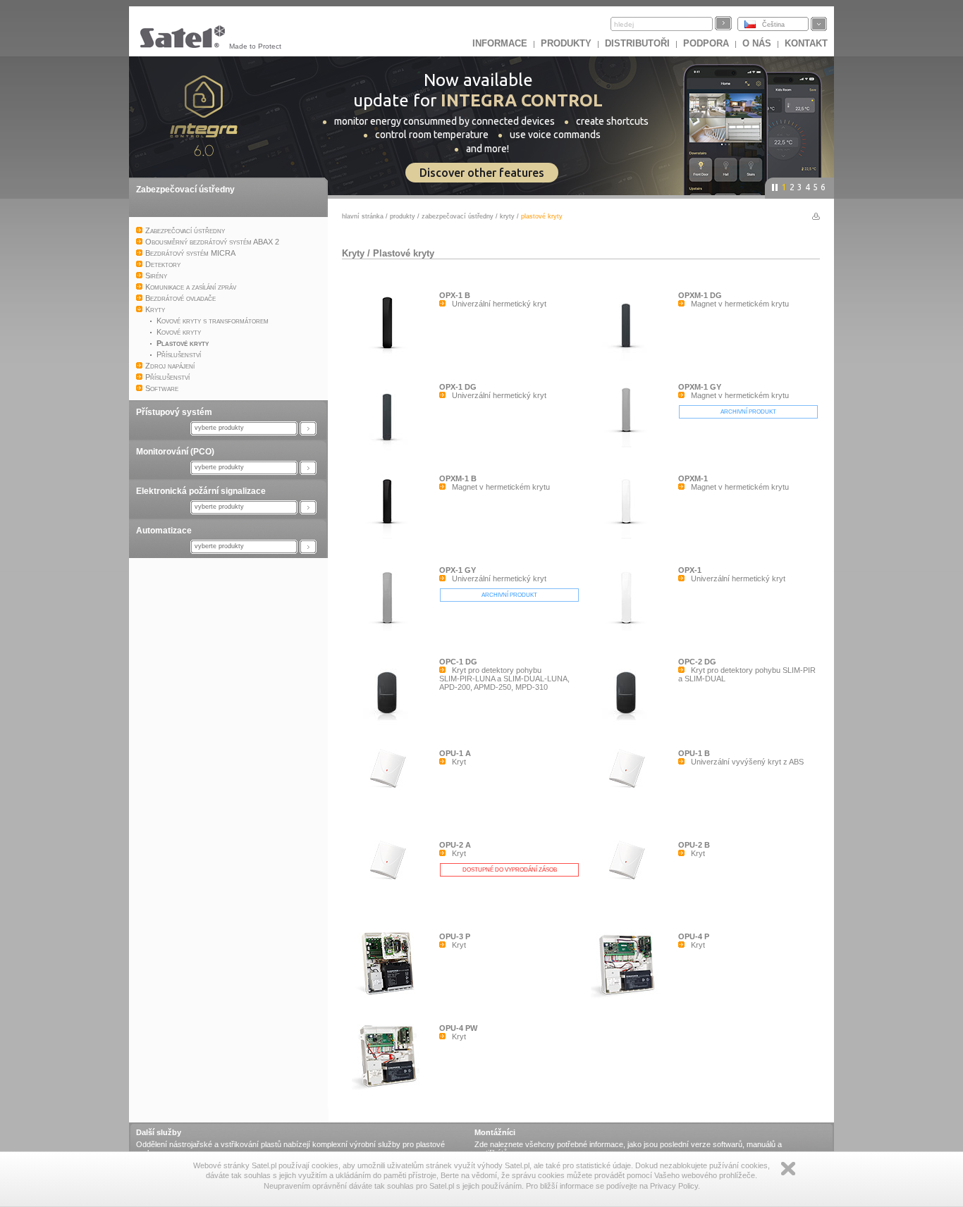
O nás (756, 43)
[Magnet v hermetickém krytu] (629, 358)
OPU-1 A (455, 753)
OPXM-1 (693, 478)
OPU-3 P (454, 936)
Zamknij (788, 1168)
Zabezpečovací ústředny (185, 189)
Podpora (706, 43)
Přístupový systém (174, 412)
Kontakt (806, 43)
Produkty (566, 43)
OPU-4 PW (458, 1028)
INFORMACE (499, 43)
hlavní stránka (363, 216)
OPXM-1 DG (700, 295)
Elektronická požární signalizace (201, 491)
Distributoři (637, 43)
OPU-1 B (694, 753)
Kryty (507, 216)
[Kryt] (390, 791)
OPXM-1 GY (699, 387)
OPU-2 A (455, 845)
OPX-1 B (454, 295)
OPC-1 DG (458, 661)
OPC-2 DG (697, 661)
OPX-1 (689, 570)
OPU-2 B (694, 845)
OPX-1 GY (457, 570)
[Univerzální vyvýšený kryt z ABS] (629, 791)
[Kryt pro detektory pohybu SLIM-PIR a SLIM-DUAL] (629, 725)
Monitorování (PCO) (175, 452)
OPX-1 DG (458, 387)
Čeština (773, 24)
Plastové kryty (403, 253)
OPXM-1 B (458, 478)
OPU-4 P (693, 936)
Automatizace (164, 531)
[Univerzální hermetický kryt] (390, 353)
